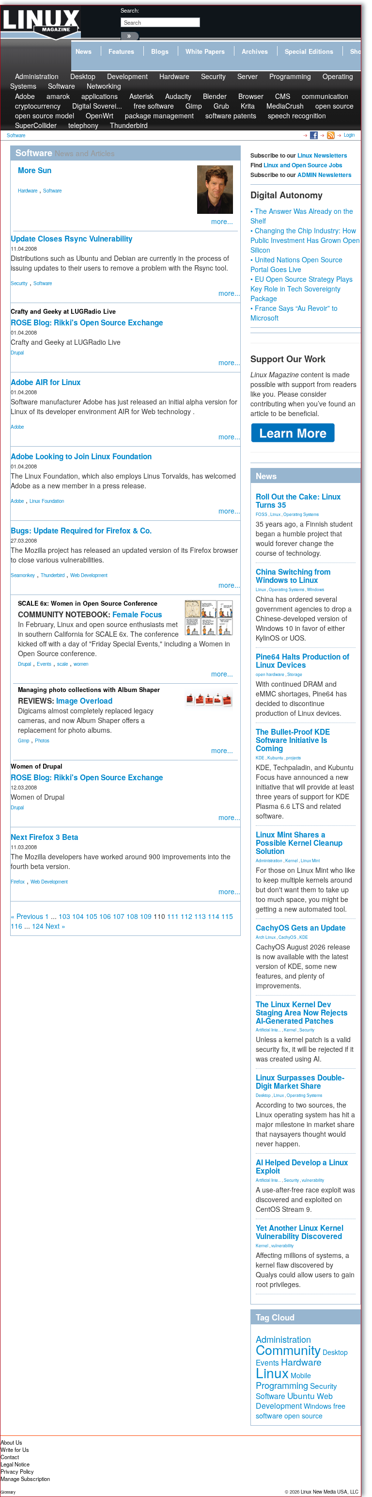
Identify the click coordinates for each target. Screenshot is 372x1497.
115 (227, 916)
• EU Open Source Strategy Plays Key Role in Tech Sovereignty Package (301, 288)
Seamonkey (23, 575)
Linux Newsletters (322, 155)
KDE (260, 757)
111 (173, 916)
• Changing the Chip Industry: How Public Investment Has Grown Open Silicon (305, 240)
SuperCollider (36, 125)
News (84, 51)
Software (61, 86)
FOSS (261, 514)
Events (44, 663)
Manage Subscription (25, 1478)
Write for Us (14, 1449)
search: (130, 10)
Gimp (23, 740)
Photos (42, 740)
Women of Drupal (36, 766)
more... (222, 221)
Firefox (18, 881)
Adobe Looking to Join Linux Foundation (81, 456)
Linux (275, 514)
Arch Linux (266, 937)
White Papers (205, 51)
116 (16, 926)
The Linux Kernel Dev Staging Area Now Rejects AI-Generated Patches (302, 1012)
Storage (294, 674)
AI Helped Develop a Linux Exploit (302, 1166)
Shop (358, 51)
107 (118, 916)
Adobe (17, 426)
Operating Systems (301, 514)
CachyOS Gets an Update (301, 927)
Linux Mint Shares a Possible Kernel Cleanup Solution (299, 842)
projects (293, 757)
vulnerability (313, 1180)
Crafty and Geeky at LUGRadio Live (63, 311)
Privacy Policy (17, 1471)
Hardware (174, 76)
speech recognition (297, 115)
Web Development (89, 575)
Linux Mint (310, 860)
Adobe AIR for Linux (46, 382)
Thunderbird (129, 125)
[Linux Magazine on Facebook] (313, 134)
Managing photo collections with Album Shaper (89, 689)
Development (127, 76)
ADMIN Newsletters (324, 174)
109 (146, 916)
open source (334, 106)
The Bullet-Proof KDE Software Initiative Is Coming (293, 740)
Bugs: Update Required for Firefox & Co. (81, 530)
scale (62, 663)
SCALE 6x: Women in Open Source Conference (87, 603)
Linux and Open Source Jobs (303, 165)
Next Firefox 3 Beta (44, 837)
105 (91, 916)
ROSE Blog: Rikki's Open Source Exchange (87, 322)
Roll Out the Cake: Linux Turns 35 (298, 500)
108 (132, 916)
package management (159, 115)
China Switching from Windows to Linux (293, 575)
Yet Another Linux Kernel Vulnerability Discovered (299, 1232)
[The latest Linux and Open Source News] (330, 134)
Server (247, 76)
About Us (11, 1442)
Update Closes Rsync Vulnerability (72, 238)
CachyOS (287, 937)
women (81, 663)
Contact (9, 1457)
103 (64, 916)
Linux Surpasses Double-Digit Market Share (300, 1081)
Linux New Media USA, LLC (329, 1491)
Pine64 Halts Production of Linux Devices (302, 660)
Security (213, 76)
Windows (315, 589)
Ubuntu (301, 1395)
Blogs (160, 51)
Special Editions (309, 51)
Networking (104, 86)
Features (121, 51)
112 (186, 916)
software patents (230, 115)
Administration (269, 860)
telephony (83, 125)
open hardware (270, 674)
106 (105, 916)
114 (213, 916)
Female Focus (137, 614)
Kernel (291, 860)
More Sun (34, 170)
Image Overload (84, 700)
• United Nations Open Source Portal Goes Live (296, 264)
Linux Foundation (47, 501)
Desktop (263, 1095)
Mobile (301, 1375)
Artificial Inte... (268, 1029)
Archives (255, 51)
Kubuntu (275, 757)
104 (78, 916)
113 (200, 916)
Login (349, 134)
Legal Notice (15, 1464)
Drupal (17, 352)
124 (38, 926)
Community (288, 1349)
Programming (290, 76)
